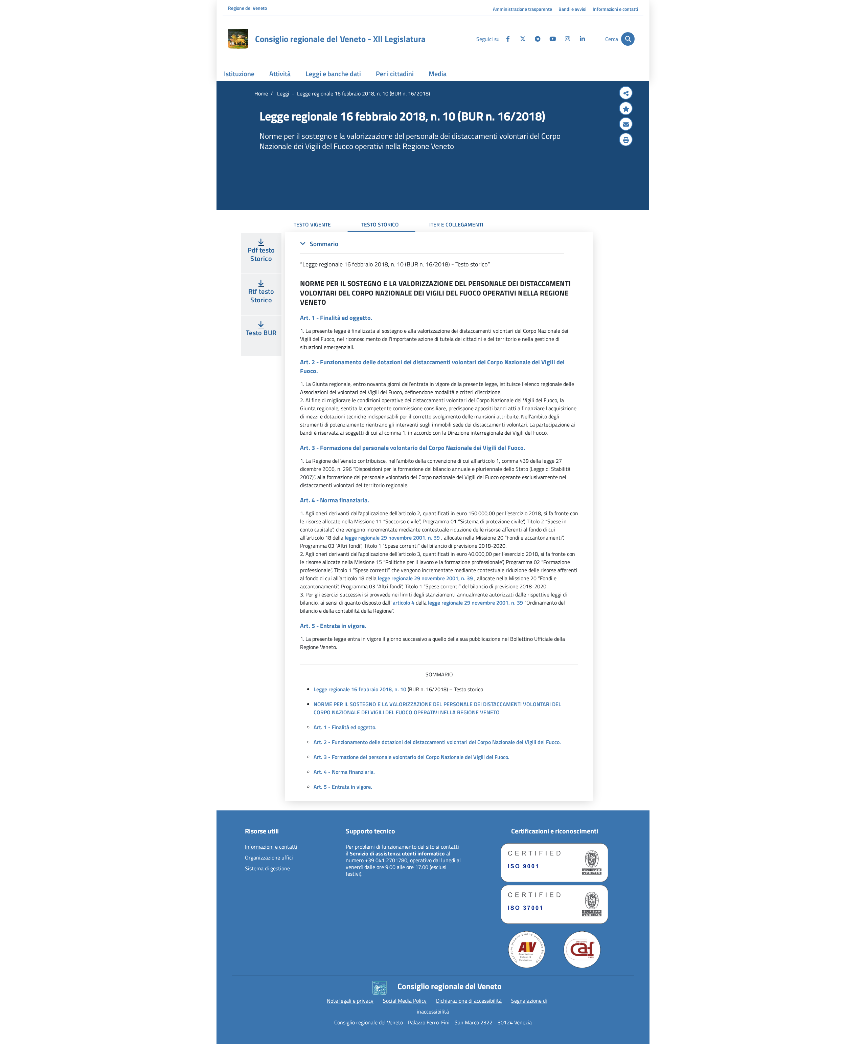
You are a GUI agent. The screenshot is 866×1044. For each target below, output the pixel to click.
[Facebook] (508, 39)
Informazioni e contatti (615, 9)
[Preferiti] (626, 109)
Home (261, 93)
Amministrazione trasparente (522, 9)
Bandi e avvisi (572, 9)
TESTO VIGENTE (312, 224)
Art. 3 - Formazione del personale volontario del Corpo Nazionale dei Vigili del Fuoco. (411, 757)
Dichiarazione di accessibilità (469, 1001)
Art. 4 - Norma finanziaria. (344, 772)
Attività (280, 73)
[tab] (432, 254)
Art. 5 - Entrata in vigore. (343, 787)
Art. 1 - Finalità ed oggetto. (345, 727)
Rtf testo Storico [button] (261, 295)
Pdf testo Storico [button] (261, 254)
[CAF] (582, 949)
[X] (522, 39)
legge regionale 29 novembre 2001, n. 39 (392, 538)
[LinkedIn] (582, 39)
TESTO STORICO (380, 224)
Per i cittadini (395, 73)
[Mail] (626, 125)
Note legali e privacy (350, 1001)
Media (438, 73)
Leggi (282, 93)
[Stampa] (626, 140)
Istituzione (239, 73)
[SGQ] (554, 862)
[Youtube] (552, 39)
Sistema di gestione (267, 868)
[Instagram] (567, 39)
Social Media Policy (405, 1001)
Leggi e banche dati (333, 73)
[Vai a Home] (238, 39)
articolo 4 (403, 603)
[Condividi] (626, 93)
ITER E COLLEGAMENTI (456, 224)
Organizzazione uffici (269, 858)
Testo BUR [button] (261, 332)
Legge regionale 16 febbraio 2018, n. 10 (360, 689)
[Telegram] (537, 39)
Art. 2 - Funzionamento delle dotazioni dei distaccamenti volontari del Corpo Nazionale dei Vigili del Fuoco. (437, 742)
